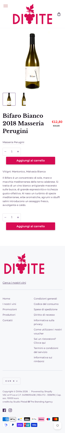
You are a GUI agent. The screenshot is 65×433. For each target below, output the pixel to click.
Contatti (8, 320)
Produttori (9, 314)
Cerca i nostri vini (14, 282)
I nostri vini (9, 304)
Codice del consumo (46, 304)
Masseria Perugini (13, 142)
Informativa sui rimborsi (43, 359)
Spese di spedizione (45, 309)
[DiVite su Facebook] (4, 410)
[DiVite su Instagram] (10, 410)
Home (6, 298)
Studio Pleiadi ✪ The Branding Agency (33, 401)
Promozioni (10, 309)
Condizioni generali (45, 298)
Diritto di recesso (44, 314)
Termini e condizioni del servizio (46, 350)
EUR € (10, 381)
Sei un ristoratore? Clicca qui (45, 340)
